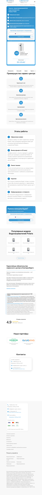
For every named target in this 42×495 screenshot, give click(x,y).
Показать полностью (11, 288)
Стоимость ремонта (11, 433)
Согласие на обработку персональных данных (17, 447)
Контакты (9, 437)
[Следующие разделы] (35, 71)
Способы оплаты (10, 449)
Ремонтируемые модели (12, 443)
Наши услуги (9, 445)
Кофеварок (9, 463)
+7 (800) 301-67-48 (23, 0)
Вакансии (9, 439)
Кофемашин (19, 456)
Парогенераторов (20, 458)
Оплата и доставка (11, 435)
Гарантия (32, 70)
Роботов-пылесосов (11, 461)
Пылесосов (19, 461)
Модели (26, 70)
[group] (14, 341)
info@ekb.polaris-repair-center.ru (19, 365)
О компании (9, 441)
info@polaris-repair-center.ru (15, 409)
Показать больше (21, 258)
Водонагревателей (11, 456)
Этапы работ (19, 70)
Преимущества (10, 70)
